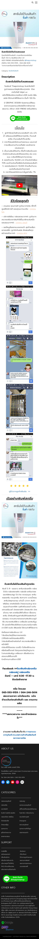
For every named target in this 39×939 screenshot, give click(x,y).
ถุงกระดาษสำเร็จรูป (25, 828)
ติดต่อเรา (23, 851)
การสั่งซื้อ (4, 851)
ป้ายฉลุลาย (23, 821)
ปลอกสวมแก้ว (24, 832)
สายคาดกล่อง (5, 836)
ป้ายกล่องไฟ (5, 821)
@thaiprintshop (30, 60)
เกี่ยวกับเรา (23, 854)
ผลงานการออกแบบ (26, 863)
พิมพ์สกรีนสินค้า (13, 71)
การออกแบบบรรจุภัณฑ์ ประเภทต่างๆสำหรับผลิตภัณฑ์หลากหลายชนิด (19, 735)
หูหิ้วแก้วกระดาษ (6, 832)
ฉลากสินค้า (4, 809)
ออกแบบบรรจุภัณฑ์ (25, 805)
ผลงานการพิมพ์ (24, 860)
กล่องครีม (4, 805)
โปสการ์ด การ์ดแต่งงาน (27, 813)
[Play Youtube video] (19, 185)
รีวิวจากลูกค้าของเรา (26, 857)
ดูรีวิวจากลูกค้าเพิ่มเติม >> (19, 491)
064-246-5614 (9, 777)
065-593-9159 (20, 777)
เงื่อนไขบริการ (5, 857)
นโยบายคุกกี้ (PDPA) (7, 863)
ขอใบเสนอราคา (5, 854)
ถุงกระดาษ (4, 828)
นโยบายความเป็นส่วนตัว (8, 869)
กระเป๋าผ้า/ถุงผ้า (24, 817)
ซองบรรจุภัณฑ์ (24, 824)
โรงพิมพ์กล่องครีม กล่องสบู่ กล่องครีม (23, 670)
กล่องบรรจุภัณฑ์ (6, 801)
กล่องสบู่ (22, 801)
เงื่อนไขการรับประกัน (7, 860)
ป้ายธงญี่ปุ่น (4, 824)
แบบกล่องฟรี (24, 866)
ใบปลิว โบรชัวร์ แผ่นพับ (8, 813)
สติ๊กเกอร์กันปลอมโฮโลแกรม (28, 809)
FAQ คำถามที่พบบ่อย (7, 866)
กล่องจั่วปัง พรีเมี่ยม (7, 817)
